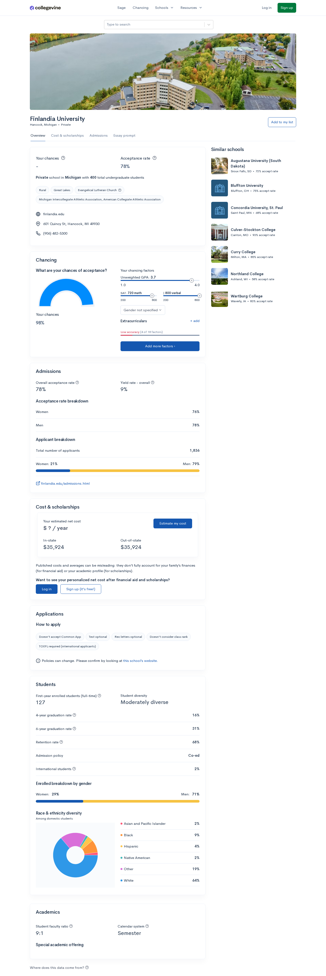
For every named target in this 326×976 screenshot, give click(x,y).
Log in (267, 7)
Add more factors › (160, 346)
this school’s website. (140, 660)
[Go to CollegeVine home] (45, 8)
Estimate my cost (172, 523)
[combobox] (107, 24)
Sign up (287, 7)
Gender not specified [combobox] (141, 310)
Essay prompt (124, 135)
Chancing (140, 7)
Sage (121, 7)
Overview (38, 135)
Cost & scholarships (67, 135)
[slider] (191, 280)
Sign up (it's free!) (80, 589)
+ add (195, 320)
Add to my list (282, 122)
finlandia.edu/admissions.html (65, 483)
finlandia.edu (53, 214)
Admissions (98, 135)
